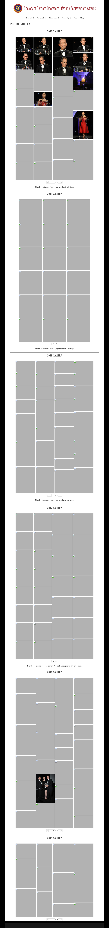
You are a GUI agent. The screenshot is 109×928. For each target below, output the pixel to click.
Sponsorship (65, 18)
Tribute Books (53, 18)
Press (75, 18)
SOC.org (82, 18)
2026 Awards (28, 18)
